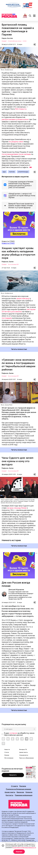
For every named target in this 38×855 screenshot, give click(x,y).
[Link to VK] (8, 739)
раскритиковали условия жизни (15, 119)
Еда (4, 172)
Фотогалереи (8, 758)
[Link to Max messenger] (3, 739)
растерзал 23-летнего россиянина (18, 310)
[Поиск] (30, 16)
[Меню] (34, 16)
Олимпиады (23, 172)
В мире (19, 44)
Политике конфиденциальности (24, 847)
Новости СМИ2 (8, 243)
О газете (14, 786)
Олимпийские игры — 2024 (17, 41)
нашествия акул (23, 298)
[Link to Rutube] (31, 739)
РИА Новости (20, 109)
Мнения (6, 755)
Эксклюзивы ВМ (13, 264)
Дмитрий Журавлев (4, 594)
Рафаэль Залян (8, 262)
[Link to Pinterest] (3, 743)
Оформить (13, 775)
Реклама (22, 786)
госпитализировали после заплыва (16, 154)
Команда (29, 792)
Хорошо (19, 852)
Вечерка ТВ (23, 749)
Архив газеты (23, 752)
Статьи (6, 752)
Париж (12, 172)
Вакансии (20, 792)
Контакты (9, 795)
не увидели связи (16, 142)
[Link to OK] (12, 739)
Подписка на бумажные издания (18, 789)
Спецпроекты (23, 755)
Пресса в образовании (26, 758)
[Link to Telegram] (22, 739)
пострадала (7, 318)
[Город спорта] (25, 16)
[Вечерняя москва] (19, 804)
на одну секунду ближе (16, 508)
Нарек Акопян (7, 38)
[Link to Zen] (17, 739)
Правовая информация (23, 795)
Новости (7, 749)
